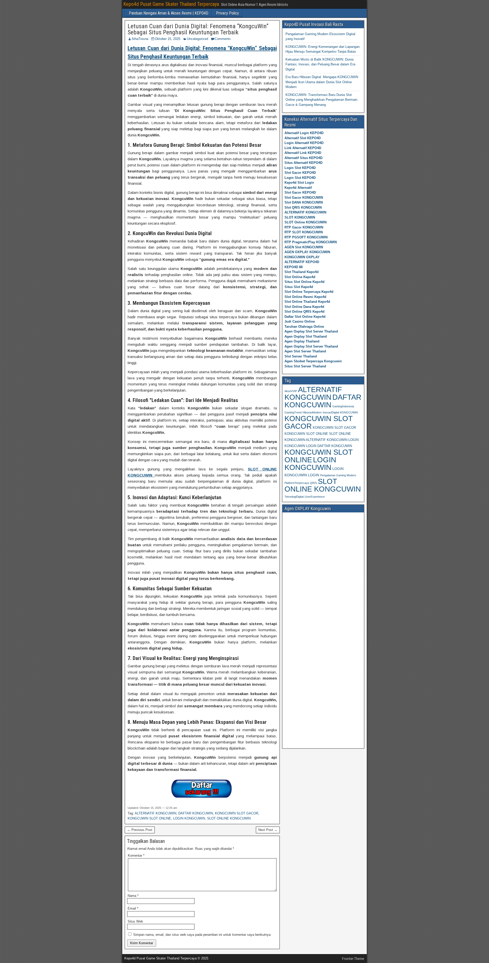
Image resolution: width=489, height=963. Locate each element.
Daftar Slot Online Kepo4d (304, 317)
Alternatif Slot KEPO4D (302, 138)
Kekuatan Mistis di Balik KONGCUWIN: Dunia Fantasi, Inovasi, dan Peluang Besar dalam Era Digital (320, 64)
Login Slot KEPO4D (300, 168)
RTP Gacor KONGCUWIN (303, 227)
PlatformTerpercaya (296, 482)
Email (133, 908)
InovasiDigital (331, 412)
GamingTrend (293, 412)
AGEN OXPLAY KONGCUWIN (307, 252)
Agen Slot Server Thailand (305, 351)
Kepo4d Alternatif (298, 188)
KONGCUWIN (349, 412)
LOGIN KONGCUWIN (189, 818)
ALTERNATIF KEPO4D (301, 262)
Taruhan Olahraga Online (304, 326)
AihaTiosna (140, 39)
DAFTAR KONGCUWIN (195, 813)
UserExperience (315, 496)
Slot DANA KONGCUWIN (303, 202)
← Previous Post (139, 830)
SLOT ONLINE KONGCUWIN (229, 818)
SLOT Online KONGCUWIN (305, 222)
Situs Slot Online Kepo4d (304, 282)
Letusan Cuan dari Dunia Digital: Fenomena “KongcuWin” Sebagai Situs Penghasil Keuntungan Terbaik (198, 29)
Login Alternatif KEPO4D (303, 143)
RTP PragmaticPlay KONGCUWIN (310, 242)
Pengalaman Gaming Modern (338, 475)
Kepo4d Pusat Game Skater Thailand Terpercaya (171, 4)
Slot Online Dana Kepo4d (304, 307)
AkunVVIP (290, 391)
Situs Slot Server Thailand (305, 366)
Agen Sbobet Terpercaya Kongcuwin (313, 361)
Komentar (136, 855)
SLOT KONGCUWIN (299, 217)
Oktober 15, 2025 (167, 39)
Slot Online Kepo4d (299, 277)
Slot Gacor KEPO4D (300, 173)
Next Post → (267, 830)
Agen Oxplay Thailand (301, 341)
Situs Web (135, 921)
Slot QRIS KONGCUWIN (303, 207)
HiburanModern (312, 412)
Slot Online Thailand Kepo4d (307, 302)
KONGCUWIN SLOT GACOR (236, 813)
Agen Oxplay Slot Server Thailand (311, 331)
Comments (223, 39)
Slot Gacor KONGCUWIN (303, 197)
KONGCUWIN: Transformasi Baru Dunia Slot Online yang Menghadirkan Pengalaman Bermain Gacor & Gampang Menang (321, 100)
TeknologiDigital (294, 496)
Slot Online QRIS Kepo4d (304, 311)
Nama (133, 896)
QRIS (313, 482)
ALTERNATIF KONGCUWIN (155, 813)
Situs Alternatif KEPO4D (303, 163)
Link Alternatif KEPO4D (302, 148)
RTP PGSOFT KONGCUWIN (306, 237)
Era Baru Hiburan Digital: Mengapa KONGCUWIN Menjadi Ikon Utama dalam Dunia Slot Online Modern (322, 82)
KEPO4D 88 (293, 267)
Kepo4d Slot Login (299, 182)
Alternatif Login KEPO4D (303, 133)
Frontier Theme (353, 958)
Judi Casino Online (299, 321)
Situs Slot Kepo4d (298, 287)
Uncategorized (197, 39)
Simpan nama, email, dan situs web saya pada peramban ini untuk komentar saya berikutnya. (202, 935)
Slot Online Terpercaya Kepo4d (308, 292)
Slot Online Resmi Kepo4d (305, 297)
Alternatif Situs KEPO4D (303, 158)
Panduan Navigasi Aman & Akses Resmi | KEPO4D (168, 13)
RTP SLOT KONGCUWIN (303, 232)
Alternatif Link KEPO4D (302, 153)
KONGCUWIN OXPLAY (302, 257)
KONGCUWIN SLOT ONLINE (149, 818)
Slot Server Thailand (300, 356)
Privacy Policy (227, 13)
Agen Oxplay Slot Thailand (305, 336)
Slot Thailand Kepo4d (301, 272)
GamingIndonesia (343, 406)
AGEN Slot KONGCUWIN (303, 247)
